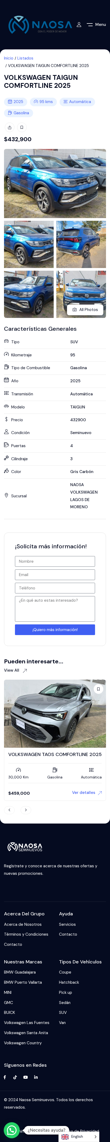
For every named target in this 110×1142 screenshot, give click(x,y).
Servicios (67, 924)
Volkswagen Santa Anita (26, 1032)
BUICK (9, 1012)
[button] (12, 1130)
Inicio (8, 58)
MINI (7, 992)
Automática (80, 101)
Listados (25, 58)
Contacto (13, 944)
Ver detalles (83, 792)
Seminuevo (80, 432)
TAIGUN (77, 407)
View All (12, 670)
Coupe (65, 972)
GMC (8, 1002)
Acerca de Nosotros (23, 924)
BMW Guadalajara (20, 972)
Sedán (64, 1002)
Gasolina (21, 113)
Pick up (65, 992)
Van (62, 1022)
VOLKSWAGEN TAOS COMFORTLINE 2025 (55, 754)
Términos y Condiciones (26, 934)
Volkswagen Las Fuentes (26, 1022)
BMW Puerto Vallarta (23, 982)
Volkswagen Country (23, 1043)
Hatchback (69, 982)
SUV (74, 342)
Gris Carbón (81, 471)
